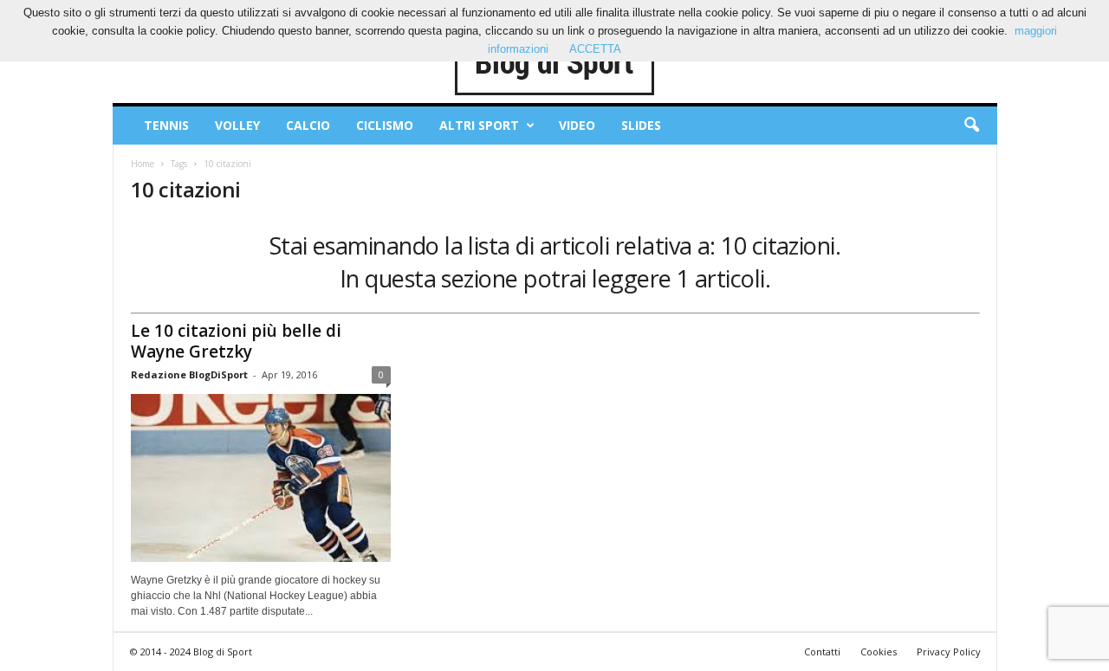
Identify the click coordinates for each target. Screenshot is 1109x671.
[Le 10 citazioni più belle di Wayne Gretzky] (261, 478)
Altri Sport (479, 125)
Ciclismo (384, 125)
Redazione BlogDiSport (189, 374)
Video (577, 125)
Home (142, 164)
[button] (971, 125)
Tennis (166, 125)
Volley (237, 125)
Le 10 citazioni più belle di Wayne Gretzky (236, 341)
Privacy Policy (949, 651)
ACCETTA (595, 48)
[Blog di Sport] (555, 64)
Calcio (308, 125)
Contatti (822, 651)
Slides (641, 125)
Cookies (878, 651)
